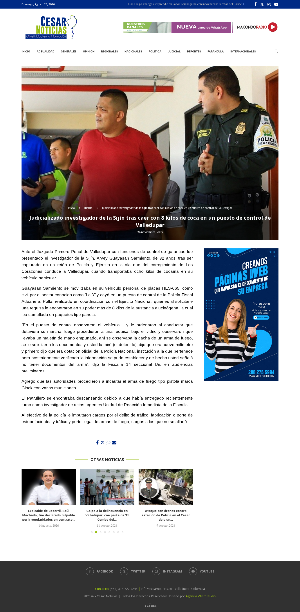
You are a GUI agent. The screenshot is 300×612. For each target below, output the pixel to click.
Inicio (26, 51)
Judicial (174, 51)
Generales (68, 51)
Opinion (88, 51)
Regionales (109, 51)
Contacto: (102, 589)
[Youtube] (276, 4)
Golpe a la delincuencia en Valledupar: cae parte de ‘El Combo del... (48, 515)
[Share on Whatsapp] (108, 442)
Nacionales (133, 51)
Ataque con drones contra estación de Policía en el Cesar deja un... (107, 515)
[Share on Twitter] (102, 442)
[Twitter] (262, 4)
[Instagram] (269, 4)
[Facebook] (255, 4)
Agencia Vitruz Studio (201, 596)
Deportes (194, 51)
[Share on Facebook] (97, 442)
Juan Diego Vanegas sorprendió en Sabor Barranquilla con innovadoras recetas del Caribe (159, 4)
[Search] (276, 52)
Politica (155, 51)
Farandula (216, 51)
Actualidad (45, 51)
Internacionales (243, 51)
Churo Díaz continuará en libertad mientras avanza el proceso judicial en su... (165, 515)
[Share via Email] (114, 442)
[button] (27, 500)
